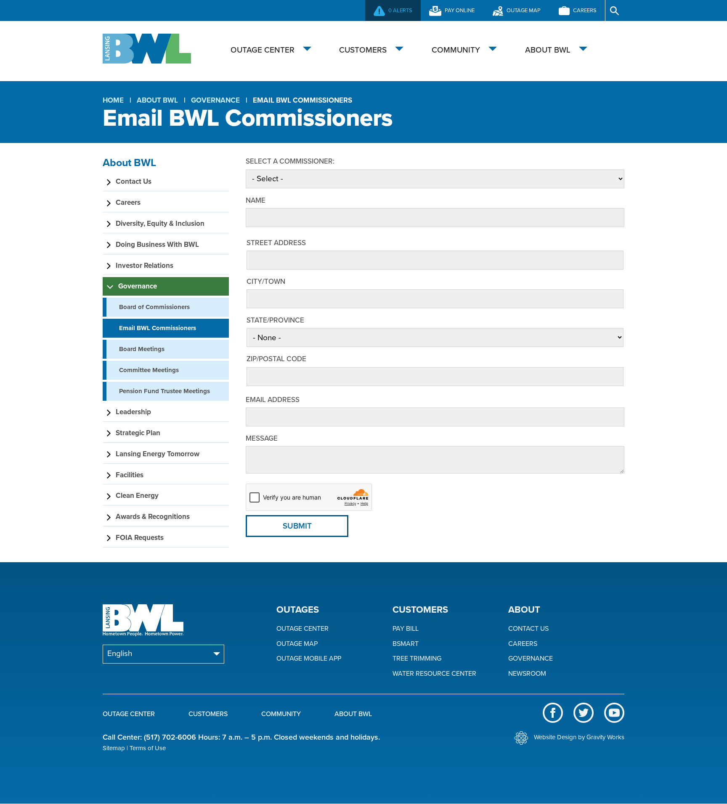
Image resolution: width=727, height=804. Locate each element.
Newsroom (527, 674)
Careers (522, 644)
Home (113, 100)
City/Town (266, 281)
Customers (363, 50)
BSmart (406, 644)
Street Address (276, 242)
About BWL (547, 50)
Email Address (273, 399)
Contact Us (528, 629)
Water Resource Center (434, 674)
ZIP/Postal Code (276, 358)
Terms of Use (148, 748)
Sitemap (114, 748)
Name (255, 200)
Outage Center (263, 50)
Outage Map (297, 644)
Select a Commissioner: (290, 161)
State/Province (275, 320)
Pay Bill (406, 629)
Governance (215, 100)
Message (262, 438)
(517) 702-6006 (170, 737)
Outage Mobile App (308, 659)
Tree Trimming (417, 659)
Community (456, 50)
